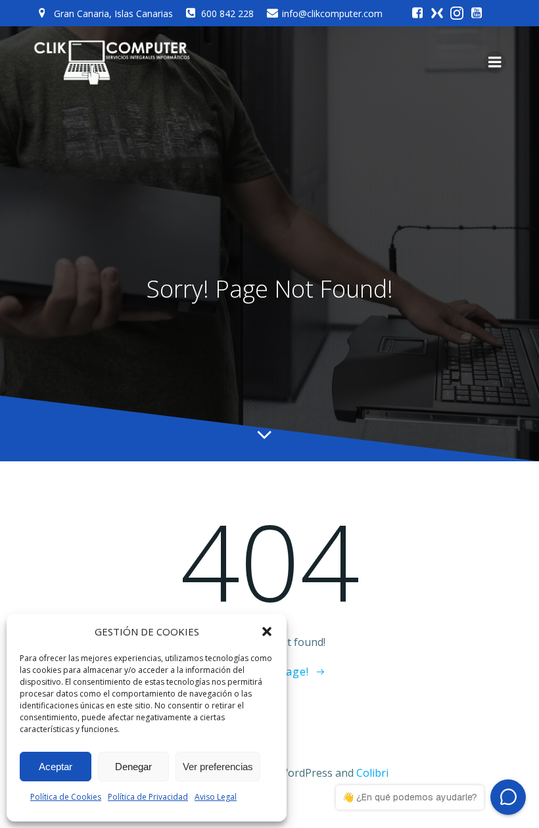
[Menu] (495, 62)
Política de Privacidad (148, 796)
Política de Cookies (65, 796)
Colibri (372, 773)
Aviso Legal (216, 796)
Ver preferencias (218, 766)
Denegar (133, 766)
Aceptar (55, 766)
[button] (266, 631)
